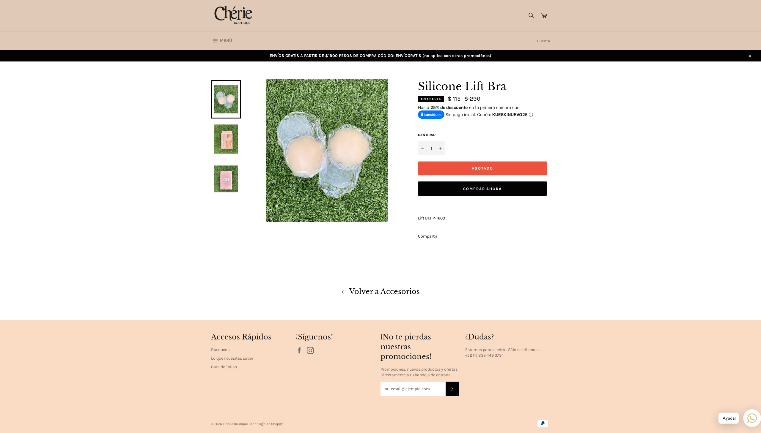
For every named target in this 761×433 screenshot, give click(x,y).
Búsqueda (220, 349)
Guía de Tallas (224, 366)
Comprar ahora (482, 189)
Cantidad (426, 135)
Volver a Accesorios (384, 291)
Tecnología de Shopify (266, 424)
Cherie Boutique (235, 424)
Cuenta (543, 41)
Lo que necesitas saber (232, 358)
